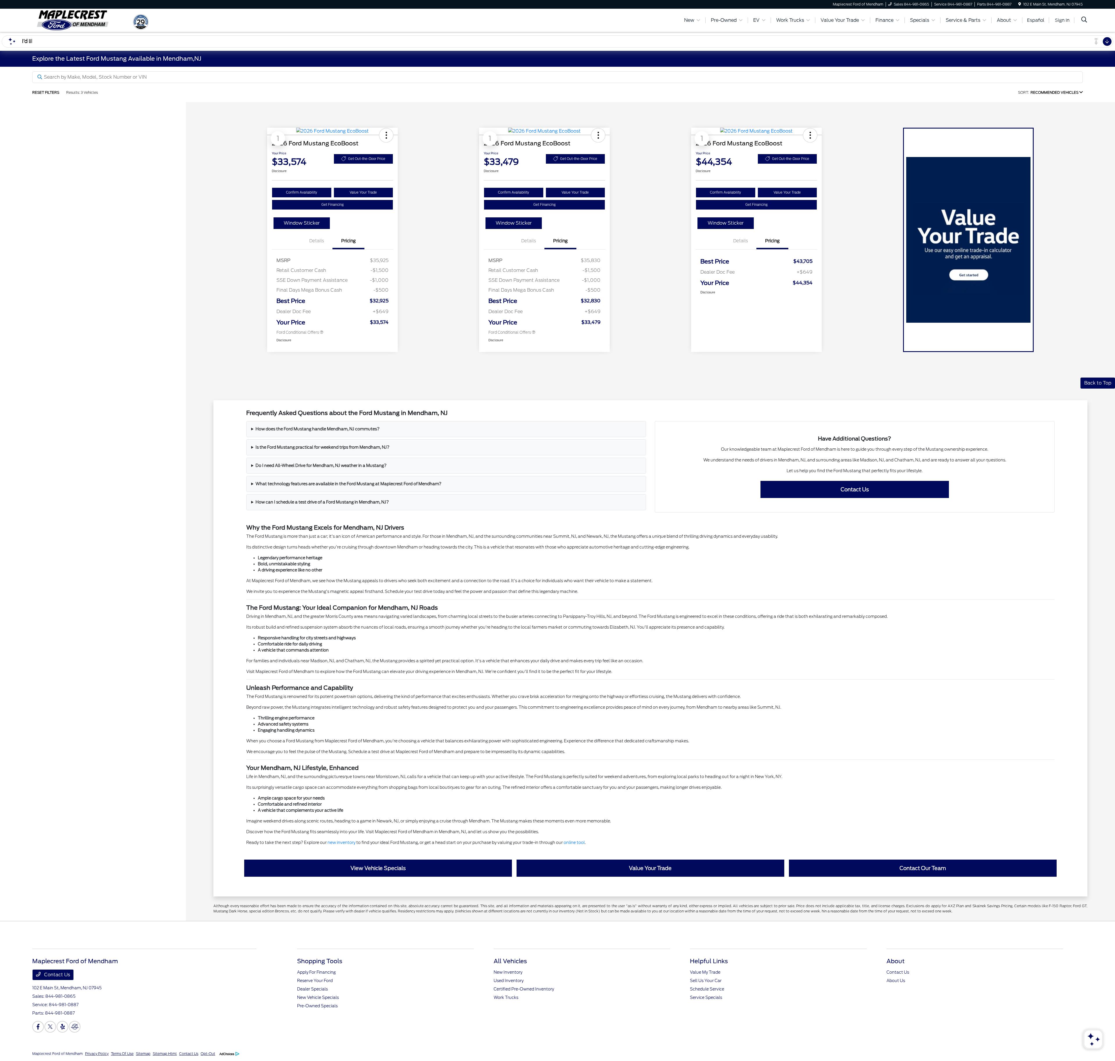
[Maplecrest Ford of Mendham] (82, 20)
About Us (895, 980)
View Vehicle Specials (378, 868)
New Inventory (508, 972)
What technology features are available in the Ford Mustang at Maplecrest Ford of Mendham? (348, 483)
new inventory (341, 842)
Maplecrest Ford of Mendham (57, 1053)
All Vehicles (510, 961)
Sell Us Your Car (706, 980)
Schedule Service (707, 989)
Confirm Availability (301, 192)
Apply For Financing (316, 972)
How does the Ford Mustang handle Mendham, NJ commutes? (318, 429)
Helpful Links (709, 961)
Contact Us (855, 489)
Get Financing (332, 205)
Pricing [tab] (348, 240)
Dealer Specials (312, 989)
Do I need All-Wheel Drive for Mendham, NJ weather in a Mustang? (321, 465)
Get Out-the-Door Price (366, 159)
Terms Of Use (122, 1053)
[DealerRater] (74, 1027)
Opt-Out (208, 1053)
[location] (1019, 4)
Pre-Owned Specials (317, 1006)
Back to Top (1097, 383)
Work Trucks (506, 997)
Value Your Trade (363, 192)
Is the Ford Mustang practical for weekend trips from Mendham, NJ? (322, 447)
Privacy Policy (97, 1053)
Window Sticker (302, 223)
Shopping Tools (319, 961)
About (895, 961)
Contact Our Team (923, 868)
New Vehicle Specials (318, 997)
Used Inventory (509, 980)
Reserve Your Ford (315, 980)
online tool (574, 842)
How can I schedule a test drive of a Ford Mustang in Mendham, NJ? (322, 502)
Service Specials (706, 997)
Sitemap (143, 1053)
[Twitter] (50, 1027)
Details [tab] (316, 240)
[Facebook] (38, 1027)
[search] (1084, 20)
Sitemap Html (165, 1053)
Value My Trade (705, 972)
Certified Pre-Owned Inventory (524, 989)
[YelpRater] (62, 1027)
